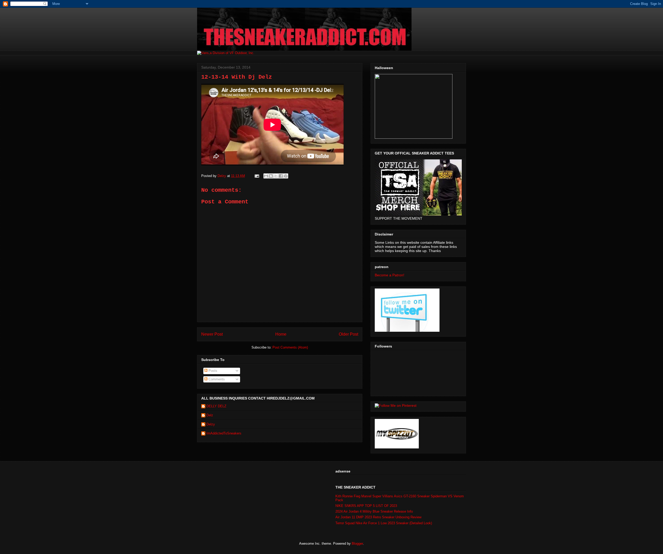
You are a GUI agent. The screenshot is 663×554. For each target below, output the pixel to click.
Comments (216, 379)
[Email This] (266, 176)
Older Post (348, 334)
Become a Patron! (389, 275)
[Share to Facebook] (280, 176)
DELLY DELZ (216, 406)
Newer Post (212, 334)
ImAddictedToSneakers (223, 433)
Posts (212, 371)
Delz (209, 415)
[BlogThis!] (270, 176)
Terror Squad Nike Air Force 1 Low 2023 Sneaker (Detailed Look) (383, 523)
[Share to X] (275, 176)
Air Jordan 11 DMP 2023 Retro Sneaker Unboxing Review (378, 517)
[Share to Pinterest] (285, 176)
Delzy (210, 424)
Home (280, 334)
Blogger (357, 543)
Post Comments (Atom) (290, 347)
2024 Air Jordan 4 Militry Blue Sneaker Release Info (374, 511)
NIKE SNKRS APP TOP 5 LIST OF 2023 (366, 506)
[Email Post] (256, 176)
